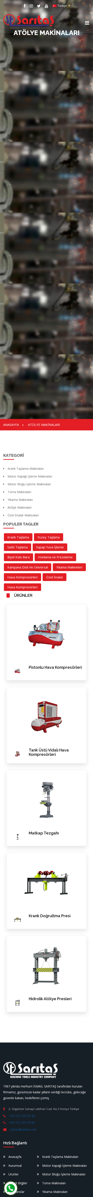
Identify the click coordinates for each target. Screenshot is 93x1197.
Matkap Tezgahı (44, 833)
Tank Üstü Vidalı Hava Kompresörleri (49, 752)
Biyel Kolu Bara (18, 557)
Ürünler (13, 1174)
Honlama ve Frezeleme (55, 557)
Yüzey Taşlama (48, 537)
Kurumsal (15, 1166)
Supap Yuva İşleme (50, 547)
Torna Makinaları (19, 492)
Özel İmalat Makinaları (23, 515)
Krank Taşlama (18, 537)
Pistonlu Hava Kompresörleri (55, 667)
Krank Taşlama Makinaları (26, 468)
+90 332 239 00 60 (22, 1122)
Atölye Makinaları (44, 424)
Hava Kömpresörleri (22, 577)
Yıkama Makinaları (20, 500)
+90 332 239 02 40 (22, 1116)
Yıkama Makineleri (69, 567)
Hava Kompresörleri (22, 587)
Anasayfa (11, 424)
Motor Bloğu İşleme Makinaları (29, 484)
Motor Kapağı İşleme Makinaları (30, 476)
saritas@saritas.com (23, 1129)
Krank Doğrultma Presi (50, 916)
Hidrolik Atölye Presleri (50, 998)
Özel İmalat (54, 577)
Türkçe (62, 5)
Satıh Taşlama (17, 547)
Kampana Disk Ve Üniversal (27, 567)
